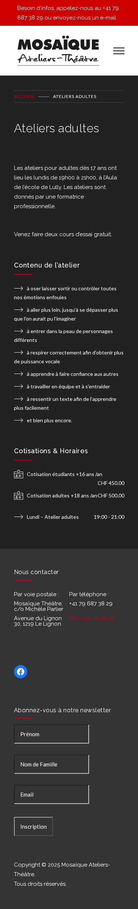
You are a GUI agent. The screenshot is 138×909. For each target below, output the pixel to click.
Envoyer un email (91, 618)
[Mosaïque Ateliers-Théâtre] (58, 50)
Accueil (24, 96)
